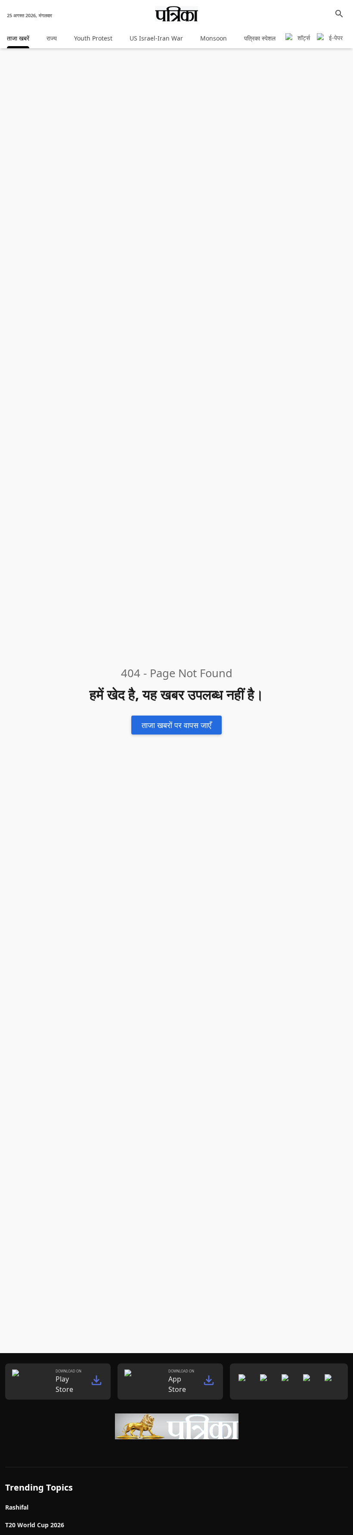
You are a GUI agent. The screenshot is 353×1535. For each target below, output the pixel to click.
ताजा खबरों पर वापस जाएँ (176, 724)
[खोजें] (339, 13)
